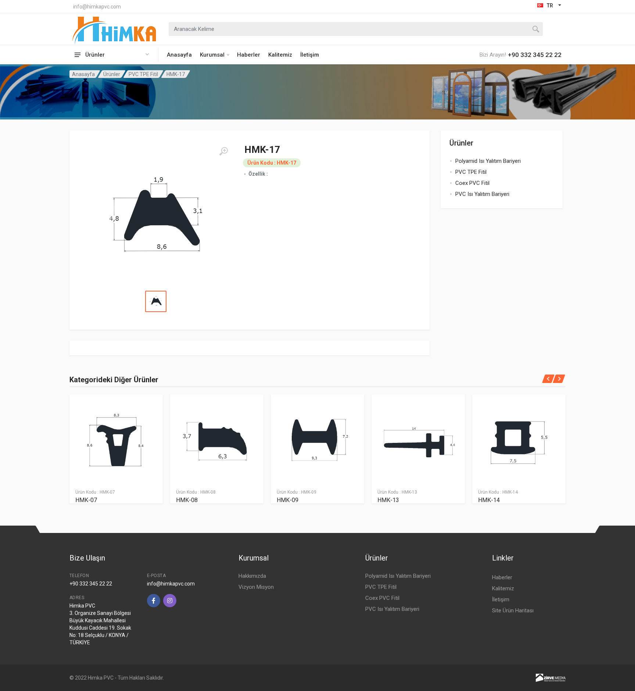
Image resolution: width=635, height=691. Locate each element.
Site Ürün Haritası (513, 610)
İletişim (309, 54)
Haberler (248, 54)
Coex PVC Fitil (472, 183)
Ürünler (111, 74)
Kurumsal (212, 54)
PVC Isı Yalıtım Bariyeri (482, 194)
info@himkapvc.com (97, 6)
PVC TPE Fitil (143, 74)
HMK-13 (388, 500)
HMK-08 (187, 500)
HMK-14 (489, 500)
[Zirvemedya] (551, 677)
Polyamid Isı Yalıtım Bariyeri (488, 161)
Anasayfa (179, 54)
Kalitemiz (280, 54)
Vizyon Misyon (256, 587)
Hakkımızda (252, 576)
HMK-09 (287, 500)
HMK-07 (86, 500)
